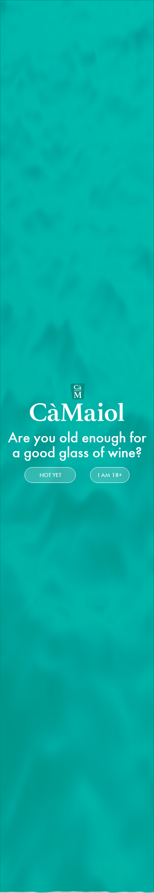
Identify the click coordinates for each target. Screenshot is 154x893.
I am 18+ (110, 475)
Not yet (50, 475)
